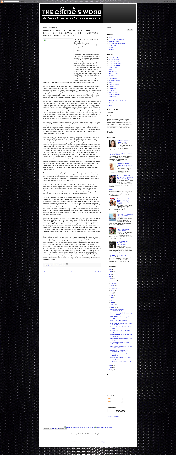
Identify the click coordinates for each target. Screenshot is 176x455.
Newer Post (47, 272)
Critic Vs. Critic (113, 67)
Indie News (112, 86)
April (112, 300)
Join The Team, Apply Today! (117, 43)
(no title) (111, 189)
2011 (110, 279)
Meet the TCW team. (114, 41)
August (113, 290)
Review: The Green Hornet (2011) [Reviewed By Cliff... (119, 310)
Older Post (98, 272)
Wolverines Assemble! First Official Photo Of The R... (119, 343)
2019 (110, 274)
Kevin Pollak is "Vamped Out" (118, 255)
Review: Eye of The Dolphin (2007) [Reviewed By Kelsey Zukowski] (125, 215)
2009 (110, 367)
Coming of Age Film (114, 65)
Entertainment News (114, 74)
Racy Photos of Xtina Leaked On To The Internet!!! (125, 164)
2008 (110, 370)
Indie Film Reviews (114, 84)
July (112, 293)
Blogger (103, 442)
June (112, 295)
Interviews (111, 90)
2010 (110, 365)
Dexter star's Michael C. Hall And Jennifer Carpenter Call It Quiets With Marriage (125, 177)
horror (110, 82)
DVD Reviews (113, 72)
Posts (111, 399)
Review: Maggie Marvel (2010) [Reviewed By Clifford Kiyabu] (123, 229)
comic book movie (114, 59)
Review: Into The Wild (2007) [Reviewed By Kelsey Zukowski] (121, 153)
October (113, 285)
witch (110, 105)
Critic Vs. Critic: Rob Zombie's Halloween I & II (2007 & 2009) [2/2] (124, 243)
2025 (110, 269)
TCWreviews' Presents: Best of (117, 101)
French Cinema (113, 78)
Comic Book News (114, 61)
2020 (110, 271)
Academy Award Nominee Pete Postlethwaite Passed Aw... (119, 350)
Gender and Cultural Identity (116, 80)
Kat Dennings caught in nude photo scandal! (123, 141)
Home (72, 272)
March (112, 302)
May (112, 297)
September (114, 288)
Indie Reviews (113, 88)
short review (112, 97)
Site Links (111, 50)
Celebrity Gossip (113, 57)
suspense (111, 99)
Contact (111, 48)
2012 (110, 276)
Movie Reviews (51, 265)
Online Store (112, 45)
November (114, 283)
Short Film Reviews (114, 94)
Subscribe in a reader (114, 416)
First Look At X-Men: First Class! (119, 321)
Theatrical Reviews (60, 265)
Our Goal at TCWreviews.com (117, 39)
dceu (110, 70)
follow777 (91, 442)
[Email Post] (67, 264)
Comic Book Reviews (115, 63)
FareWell (111, 76)
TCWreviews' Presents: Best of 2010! (120, 361)
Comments (113, 402)
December (114, 281)
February (113, 305)
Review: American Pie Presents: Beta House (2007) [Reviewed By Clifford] (123, 201)
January (113, 307)
